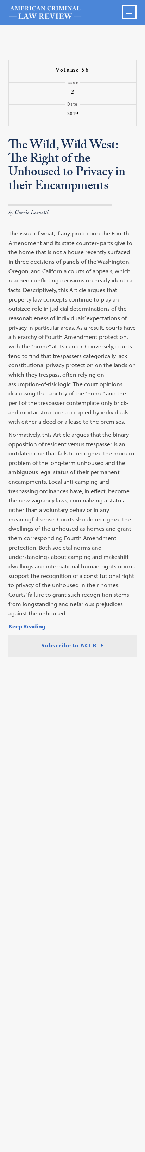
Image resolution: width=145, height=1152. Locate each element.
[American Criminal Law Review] (72, 12)
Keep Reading (26, 626)
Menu (129, 12)
